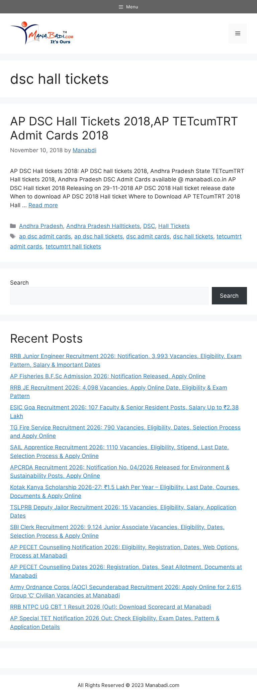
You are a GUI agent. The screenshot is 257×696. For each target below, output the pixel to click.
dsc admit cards (148, 236)
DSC (149, 226)
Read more (43, 205)
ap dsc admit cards (45, 236)
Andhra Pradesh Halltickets (103, 226)
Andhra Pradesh (41, 226)
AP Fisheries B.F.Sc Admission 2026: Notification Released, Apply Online (107, 376)
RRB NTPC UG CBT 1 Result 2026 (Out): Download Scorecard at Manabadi (110, 606)
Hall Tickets (174, 226)
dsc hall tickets (193, 236)
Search (19, 282)
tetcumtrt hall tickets (73, 246)
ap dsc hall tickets (98, 236)
